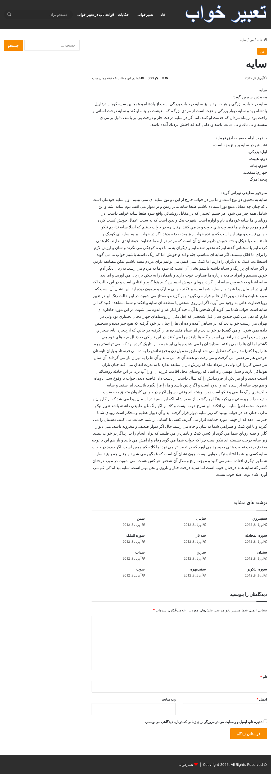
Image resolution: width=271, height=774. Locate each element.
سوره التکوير (257, 569)
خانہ (162, 14)
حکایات (123, 14)
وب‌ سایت (169, 699)
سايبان (201, 518)
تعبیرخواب (145, 14)
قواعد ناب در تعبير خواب (95, 14)
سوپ (140, 569)
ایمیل (261, 699)
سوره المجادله (256, 535)
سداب (140, 552)
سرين (201, 552)
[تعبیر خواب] (226, 14)
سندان (262, 552)
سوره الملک (135, 535)
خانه (260, 40)
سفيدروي (259, 518)
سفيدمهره (198, 569)
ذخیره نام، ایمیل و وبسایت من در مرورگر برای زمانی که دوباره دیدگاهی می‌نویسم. (204, 722)
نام (263, 677)
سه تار (201, 535)
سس (141, 518)
